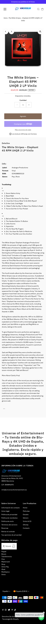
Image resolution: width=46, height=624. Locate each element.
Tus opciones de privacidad (11, 535)
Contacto (26, 528)
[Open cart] (42, 9)
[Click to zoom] (40, 31)
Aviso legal (5, 511)
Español (5, 591)
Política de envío (7, 521)
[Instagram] (5, 610)
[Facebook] (3, 610)
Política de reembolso (9, 518)
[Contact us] (41, 617)
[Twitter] (9, 610)
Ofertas (25, 525)
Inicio (5, 18)
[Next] (11, 31)
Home (25, 508)
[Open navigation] (7, 9)
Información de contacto (10, 508)
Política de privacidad (9, 514)
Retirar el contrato (8, 531)
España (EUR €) (21, 591)
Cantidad (23, 100)
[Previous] (5, 31)
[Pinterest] (12, 610)
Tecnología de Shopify (10, 619)
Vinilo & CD (27, 521)
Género (25, 518)
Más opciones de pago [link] (23, 130)
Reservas (4, 528)
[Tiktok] (15, 610)
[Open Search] (38, 9)
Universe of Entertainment (32, 616)
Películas (26, 511)
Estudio (26, 514)
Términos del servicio (9, 525)
